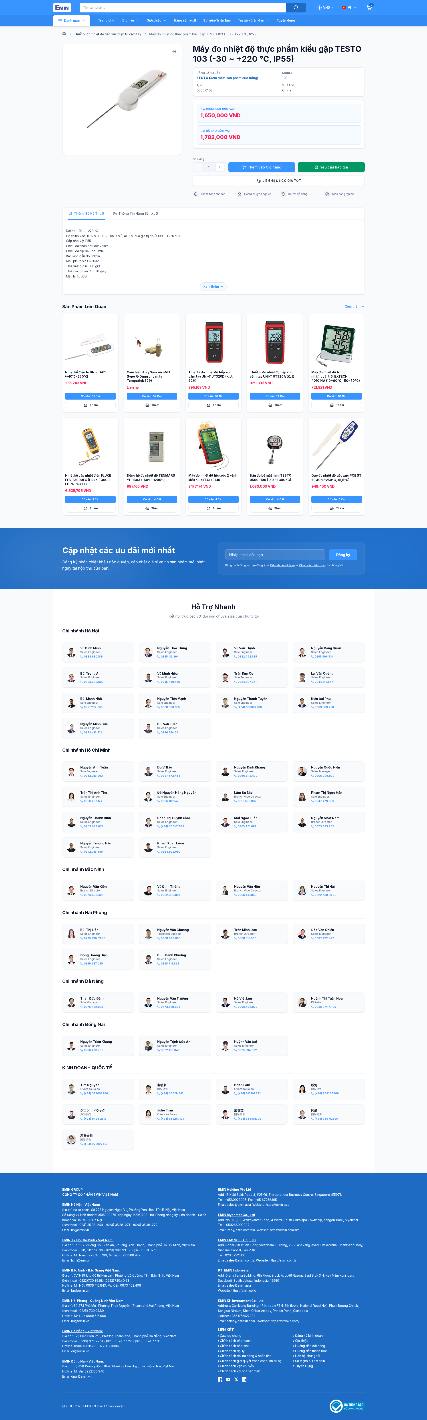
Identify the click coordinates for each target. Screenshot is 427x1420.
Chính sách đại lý (232, 1351)
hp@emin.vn (80, 1321)
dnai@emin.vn (81, 1376)
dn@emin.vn (80, 1351)
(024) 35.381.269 (90, 1225)
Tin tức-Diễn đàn (251, 20)
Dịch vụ (128, 20)
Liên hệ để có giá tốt (282, 180)
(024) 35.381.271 (118, 1225)
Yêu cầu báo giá (334, 167)
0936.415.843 (96, 1285)
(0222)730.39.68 (90, 1280)
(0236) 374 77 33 (148, 1341)
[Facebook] (220, 1379)
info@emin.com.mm (241, 1230)
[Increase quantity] (220, 167)
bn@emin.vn (80, 1290)
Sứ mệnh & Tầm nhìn (310, 1361)
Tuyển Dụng (304, 1366)
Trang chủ (106, 20)
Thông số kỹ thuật (89, 213)
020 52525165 (235, 1255)
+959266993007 (237, 1225)
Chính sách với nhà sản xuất (240, 1371)
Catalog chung (230, 1335)
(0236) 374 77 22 (119, 1341)
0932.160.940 (94, 1371)
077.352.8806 (109, 1346)
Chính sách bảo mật (312, 565)
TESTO (202, 78)
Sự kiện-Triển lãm (217, 20)
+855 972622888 (243, 1316)
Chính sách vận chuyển (237, 1366)
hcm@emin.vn (81, 1260)
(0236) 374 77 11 (90, 1341)
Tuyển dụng (286, 20)
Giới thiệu (154, 20)
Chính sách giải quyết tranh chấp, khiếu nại (251, 1361)
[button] (122, 99)
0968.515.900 (96, 1316)
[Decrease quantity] (198, 167)
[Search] (296, 7)
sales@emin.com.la (240, 1260)
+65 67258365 (266, 1200)
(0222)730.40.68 (117, 1280)
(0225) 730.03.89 (91, 1311)
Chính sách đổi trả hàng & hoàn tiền (245, 1356)
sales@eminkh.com (241, 1321)
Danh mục (72, 20)
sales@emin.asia (239, 1204)
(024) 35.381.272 (145, 1225)
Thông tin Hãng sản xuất (138, 213)
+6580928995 (235, 1200)
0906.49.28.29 (85, 1346)
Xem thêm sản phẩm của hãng (233, 78)
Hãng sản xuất (185, 20)
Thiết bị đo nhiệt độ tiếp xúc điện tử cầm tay (107, 34)
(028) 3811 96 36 (90, 1250)
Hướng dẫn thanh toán (311, 1351)
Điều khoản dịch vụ (282, 565)
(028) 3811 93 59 (118, 1250)
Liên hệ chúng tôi (307, 1356)
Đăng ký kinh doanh (309, 1335)
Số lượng (198, 159)
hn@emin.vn (80, 1230)
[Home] (64, 34)
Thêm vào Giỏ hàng (264, 167)
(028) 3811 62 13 (145, 1250)
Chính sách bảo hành (235, 1341)
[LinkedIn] (244, 1379)
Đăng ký (343, 555)
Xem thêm (211, 286)
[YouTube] (228, 1379)
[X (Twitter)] (236, 1379)
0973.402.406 (130, 1285)
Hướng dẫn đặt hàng (310, 1346)
